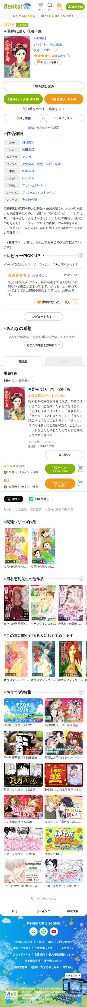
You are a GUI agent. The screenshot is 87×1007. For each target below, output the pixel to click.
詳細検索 (72, 911)
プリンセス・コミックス (38, 192)
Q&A (51, 941)
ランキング (43, 911)
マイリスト (66, 118)
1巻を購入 (63, 99)
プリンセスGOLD (33, 185)
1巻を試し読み (43, 86)
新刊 (14, 911)
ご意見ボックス (43, 948)
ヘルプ (40, 941)
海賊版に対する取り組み (45, 967)
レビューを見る (42, 316)
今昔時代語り (31, 199)
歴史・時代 (44, 164)
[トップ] (13, 6)
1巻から (9, 380)
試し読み (64, 455)
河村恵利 (40, 38)
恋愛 (58, 164)
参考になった (51, 302)
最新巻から (25, 380)
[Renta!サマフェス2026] (26, 6)
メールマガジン (65, 948)
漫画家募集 (20, 967)
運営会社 (68, 967)
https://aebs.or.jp (30, 1001)
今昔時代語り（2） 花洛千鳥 (49, 389)
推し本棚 (25, 118)
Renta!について (23, 941)
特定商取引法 (32, 960)
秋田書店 (28, 149)
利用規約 (40, 954)
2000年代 (28, 171)
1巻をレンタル (23, 99)
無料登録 (77, 7)
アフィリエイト (22, 954)
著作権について (53, 960)
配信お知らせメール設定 (43, 127)
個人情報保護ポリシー (61, 954)
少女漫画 (56, 44)
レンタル (28, 178)
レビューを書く (50, 62)
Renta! (8, 509)
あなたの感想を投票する (42, 345)
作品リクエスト (22, 948)
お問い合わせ (65, 941)
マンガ (26, 156)
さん (40, 275)
